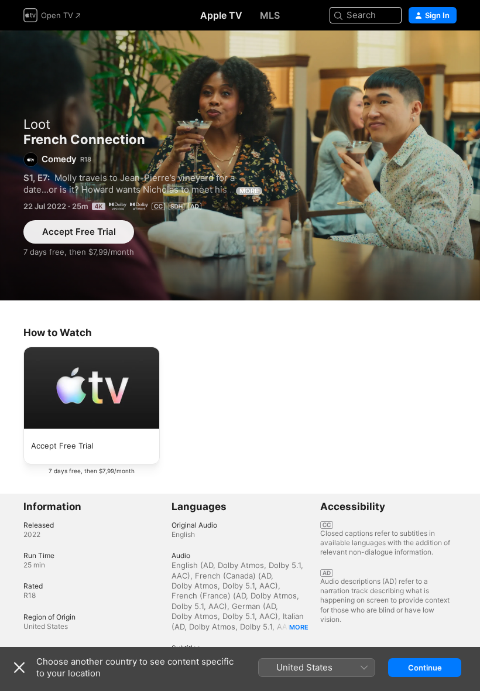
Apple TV (221, 15)
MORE (249, 191)
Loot (36, 124)
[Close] (19, 667)
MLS (270, 15)
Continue (425, 667)
